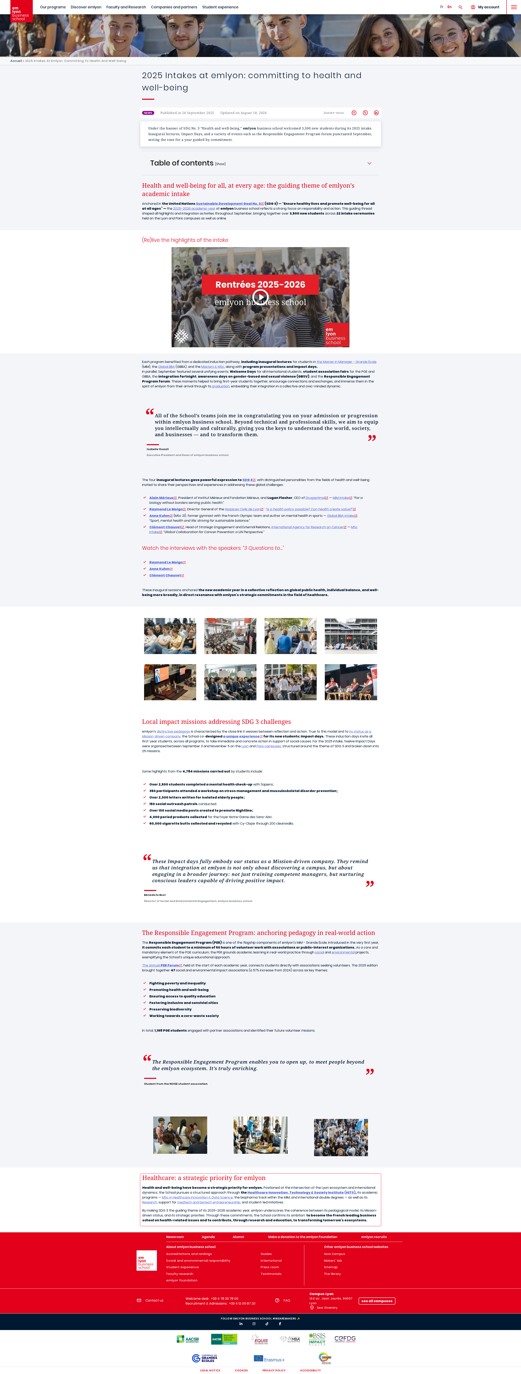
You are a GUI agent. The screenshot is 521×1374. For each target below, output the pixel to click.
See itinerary (326, 1307)
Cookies (241, 1370)
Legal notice (210, 1370)
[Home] (21, 11)
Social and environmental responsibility (198, 1260)
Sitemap (331, 1267)
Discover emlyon (86, 7)
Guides (266, 1254)
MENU (512, 4)
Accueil (16, 61)
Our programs (53, 7)
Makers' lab (333, 1260)
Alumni (238, 1237)
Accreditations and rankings (189, 1254)
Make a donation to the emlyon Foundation (302, 1237)
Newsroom (175, 1237)
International (271, 1260)
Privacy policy (274, 1370)
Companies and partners (174, 7)
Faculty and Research (126, 7)
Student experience (220, 7)
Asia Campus (334, 1254)
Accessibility (310, 1370)
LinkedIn (376, 112)
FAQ (287, 1300)
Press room (270, 1267)
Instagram (354, 112)
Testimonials (271, 1274)
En (450, 6)
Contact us (154, 1300)
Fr (441, 6)
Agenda (208, 1237)
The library (332, 1274)
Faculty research (179, 1274)
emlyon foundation (181, 1280)
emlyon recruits (374, 1237)
